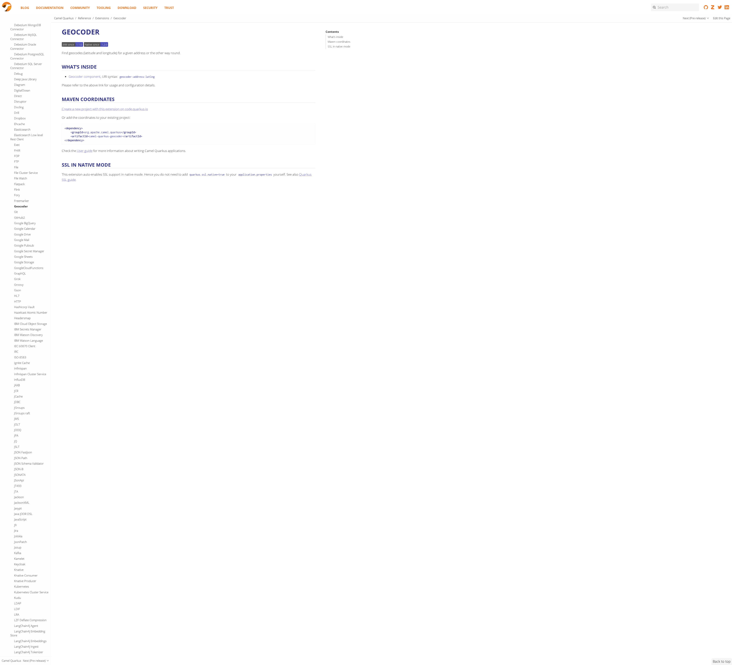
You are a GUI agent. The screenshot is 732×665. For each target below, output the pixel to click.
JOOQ (17, 430)
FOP (16, 156)
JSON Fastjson (23, 452)
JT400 (18, 486)
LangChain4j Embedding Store (27, 633)
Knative (18, 570)
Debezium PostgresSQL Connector (27, 56)
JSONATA (20, 475)
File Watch (20, 178)
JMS (16, 419)
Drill (16, 113)
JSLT (16, 447)
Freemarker (21, 201)
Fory (17, 195)
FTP (16, 161)
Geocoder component (84, 76)
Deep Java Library (25, 79)
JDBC (17, 402)
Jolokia (18, 536)
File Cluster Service (26, 173)
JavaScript (20, 519)
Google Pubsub (24, 245)
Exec (17, 145)
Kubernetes (21, 586)
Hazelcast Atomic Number (30, 312)
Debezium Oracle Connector (23, 46)
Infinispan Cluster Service (30, 374)
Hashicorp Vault (24, 307)
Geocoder (21, 206)
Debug (18, 73)
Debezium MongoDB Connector (25, 27)
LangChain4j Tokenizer (28, 652)
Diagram (19, 85)
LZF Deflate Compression (30, 620)
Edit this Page (721, 18)
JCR (16, 391)
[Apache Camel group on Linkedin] (726, 8)
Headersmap (22, 318)
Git (16, 212)
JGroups (19, 408)
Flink (17, 189)
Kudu (17, 598)
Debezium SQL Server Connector (26, 66)
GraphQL (20, 273)
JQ (15, 441)
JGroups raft (22, 413)
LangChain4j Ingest (26, 646)
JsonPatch (20, 542)
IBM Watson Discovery (28, 335)
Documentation (49, 8)
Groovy (18, 285)
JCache (18, 396)
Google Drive (22, 234)
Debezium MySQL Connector (23, 37)
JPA (16, 435)
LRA (16, 614)
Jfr (15, 525)
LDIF (17, 609)
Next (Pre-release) (694, 18)
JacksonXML (21, 502)
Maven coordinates (339, 41)
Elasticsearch (22, 129)
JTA (16, 491)
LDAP (17, 603)
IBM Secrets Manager (27, 329)
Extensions (102, 18)
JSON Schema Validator (29, 463)
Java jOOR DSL (23, 514)
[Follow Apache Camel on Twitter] (719, 8)
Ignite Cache (22, 363)
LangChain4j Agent (26, 626)
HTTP (17, 301)
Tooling (104, 8)
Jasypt (18, 508)
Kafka (17, 553)
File (16, 167)
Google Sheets (23, 257)
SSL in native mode (339, 46)
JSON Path (20, 458)
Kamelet (19, 559)
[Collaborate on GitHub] (706, 8)
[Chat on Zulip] (712, 8)
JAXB (17, 385)
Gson (17, 290)
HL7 (16, 296)
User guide (84, 151)
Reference (84, 18)
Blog (25, 8)
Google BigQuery (25, 223)
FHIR (17, 150)
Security (150, 8)
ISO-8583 (20, 357)
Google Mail (21, 240)
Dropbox (20, 118)
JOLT (17, 424)
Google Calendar (24, 228)
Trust (169, 8)
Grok (17, 279)
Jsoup (17, 547)
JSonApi (19, 480)
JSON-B (18, 469)
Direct (18, 96)
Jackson (19, 497)
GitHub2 (19, 217)
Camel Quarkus (64, 18)
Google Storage (24, 262)
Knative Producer (25, 581)
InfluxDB (19, 379)
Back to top (722, 661)
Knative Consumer (26, 575)
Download (127, 8)
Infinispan (20, 368)
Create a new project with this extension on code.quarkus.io (105, 109)
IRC (16, 351)
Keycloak (19, 564)
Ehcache (19, 124)
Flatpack (19, 184)
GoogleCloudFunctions (28, 268)
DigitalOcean (22, 90)
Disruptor (20, 101)
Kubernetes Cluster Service (31, 592)
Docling (19, 107)
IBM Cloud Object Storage (30, 324)
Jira (16, 530)
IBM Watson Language (28, 340)
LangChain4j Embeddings (30, 641)
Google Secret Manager (29, 251)
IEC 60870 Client (24, 346)
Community (80, 8)
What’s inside (335, 37)
